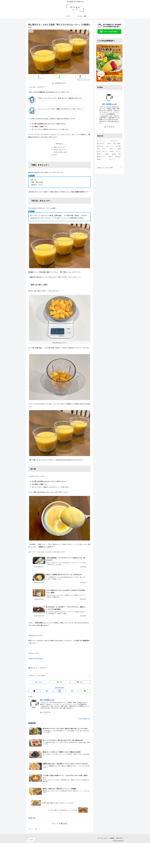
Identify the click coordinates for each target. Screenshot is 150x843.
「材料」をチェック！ (59, 147)
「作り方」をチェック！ (60, 150)
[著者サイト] (34, 691)
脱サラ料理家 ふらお (47, 700)
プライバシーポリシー (102, 838)
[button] (89, 676)
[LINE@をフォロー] (85, 691)
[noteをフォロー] (72, 691)
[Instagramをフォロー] (60, 691)
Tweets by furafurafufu (35, 658)
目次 (57, 144)
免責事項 (112, 838)
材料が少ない (44, 667)
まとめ (55, 155)
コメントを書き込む (60, 823)
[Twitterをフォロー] (47, 691)
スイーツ (37, 667)
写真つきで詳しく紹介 (61, 152)
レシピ (31, 667)
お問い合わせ (119, 838)
